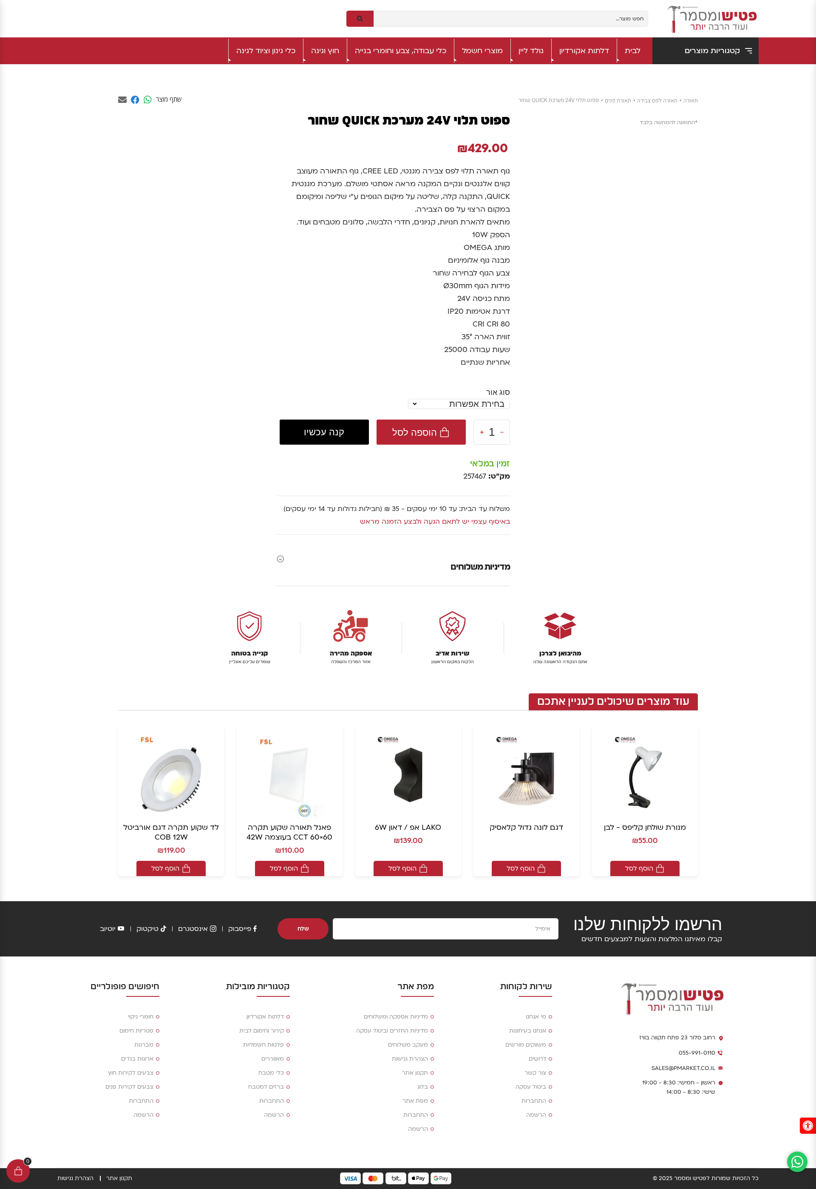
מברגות (143, 1045)
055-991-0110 (697, 1053)
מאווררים (272, 1059)
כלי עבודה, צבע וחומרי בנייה (400, 51)
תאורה (690, 100)
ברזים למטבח (266, 1087)
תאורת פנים (618, 100)
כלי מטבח (271, 1073)
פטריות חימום (136, 1031)
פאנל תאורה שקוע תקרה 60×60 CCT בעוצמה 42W (289, 832)
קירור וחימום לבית (261, 1031)
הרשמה (536, 1115)
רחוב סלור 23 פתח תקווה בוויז (677, 1037)
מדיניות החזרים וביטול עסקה (392, 1031)
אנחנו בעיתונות (527, 1031)
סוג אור (498, 392)
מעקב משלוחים (408, 1045)
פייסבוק (239, 929)
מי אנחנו (536, 1017)
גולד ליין (531, 51)
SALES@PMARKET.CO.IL (683, 1068)
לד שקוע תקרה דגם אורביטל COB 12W (171, 832)
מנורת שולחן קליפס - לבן (645, 827)
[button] (808, 1126)
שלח (303, 929)
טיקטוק (147, 929)
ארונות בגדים (137, 1059)
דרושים (537, 1059)
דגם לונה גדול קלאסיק (526, 827)
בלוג (422, 1087)
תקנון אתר (415, 1073)
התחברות (533, 1101)
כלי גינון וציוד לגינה (265, 51)
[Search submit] (360, 19)
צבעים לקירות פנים (129, 1087)
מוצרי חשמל (482, 51)
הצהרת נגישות (410, 1059)
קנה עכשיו (324, 432)
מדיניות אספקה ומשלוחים (396, 1017)
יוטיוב (108, 929)
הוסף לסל (639, 868)
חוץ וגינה (325, 51)
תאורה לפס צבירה (657, 100)
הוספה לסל (414, 432)
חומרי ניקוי (140, 1017)
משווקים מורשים (525, 1045)
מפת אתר (415, 1101)
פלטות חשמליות (263, 1045)
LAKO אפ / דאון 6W (408, 827)
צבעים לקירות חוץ (130, 1073)
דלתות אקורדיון (584, 51)
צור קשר (535, 1073)
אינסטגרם (193, 929)
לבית (632, 51)
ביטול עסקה (531, 1087)
